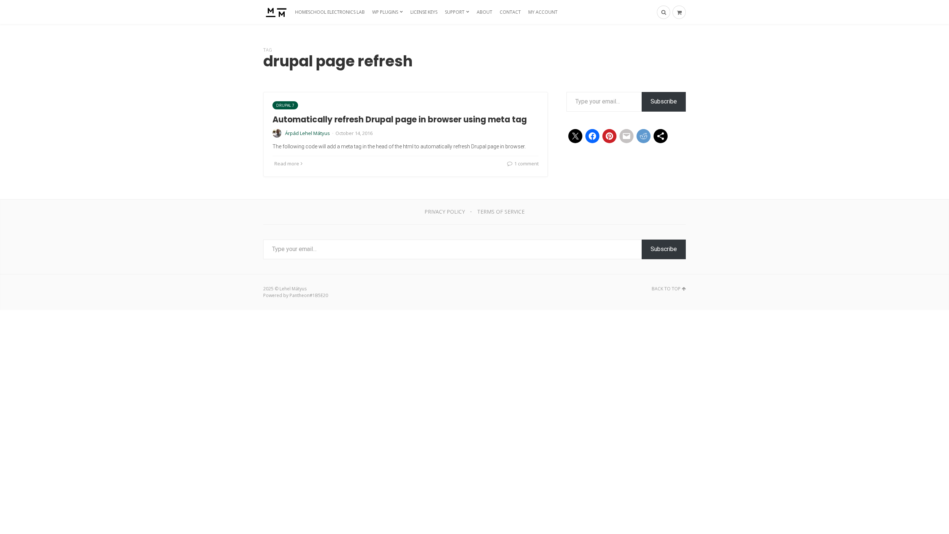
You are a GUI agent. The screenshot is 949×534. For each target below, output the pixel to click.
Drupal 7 (285, 105)
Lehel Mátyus (293, 289)
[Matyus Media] (275, 12)
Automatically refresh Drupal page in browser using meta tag (399, 119)
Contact (510, 12)
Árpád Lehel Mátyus (307, 133)
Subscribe (664, 101)
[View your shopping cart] (679, 12)
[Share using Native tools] (661, 136)
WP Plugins (385, 12)
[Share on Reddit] (643, 136)
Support (454, 12)
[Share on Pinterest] (609, 136)
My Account (543, 12)
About (484, 12)
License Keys (423, 12)
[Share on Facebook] (592, 136)
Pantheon (300, 295)
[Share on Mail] (626, 136)
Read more (286, 163)
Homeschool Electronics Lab (330, 12)
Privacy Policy (444, 211)
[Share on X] (575, 136)
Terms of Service (501, 211)
